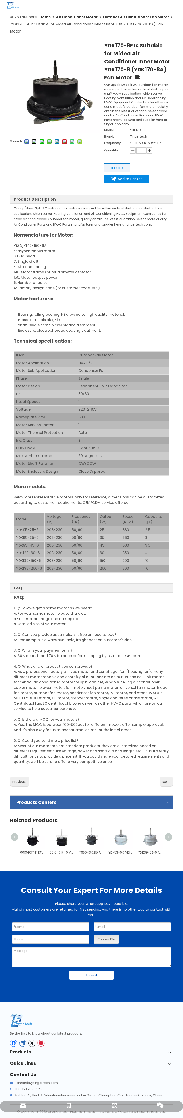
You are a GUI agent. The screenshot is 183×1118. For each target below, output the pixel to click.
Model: (109, 130)
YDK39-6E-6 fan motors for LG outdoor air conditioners (150, 852)
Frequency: (112, 143)
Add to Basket (130, 178)
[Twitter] (31, 1043)
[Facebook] (13, 1043)
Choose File (106, 939)
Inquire (117, 167)
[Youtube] (41, 1043)
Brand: (109, 136)
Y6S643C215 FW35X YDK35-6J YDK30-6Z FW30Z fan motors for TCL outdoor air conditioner (91, 852)
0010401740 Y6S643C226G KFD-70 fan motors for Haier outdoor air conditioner (62, 852)
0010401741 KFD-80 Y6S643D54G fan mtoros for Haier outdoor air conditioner (32, 852)
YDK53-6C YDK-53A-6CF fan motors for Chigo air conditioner (120, 852)
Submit (92, 975)
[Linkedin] (22, 1043)
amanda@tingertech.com (37, 1083)
